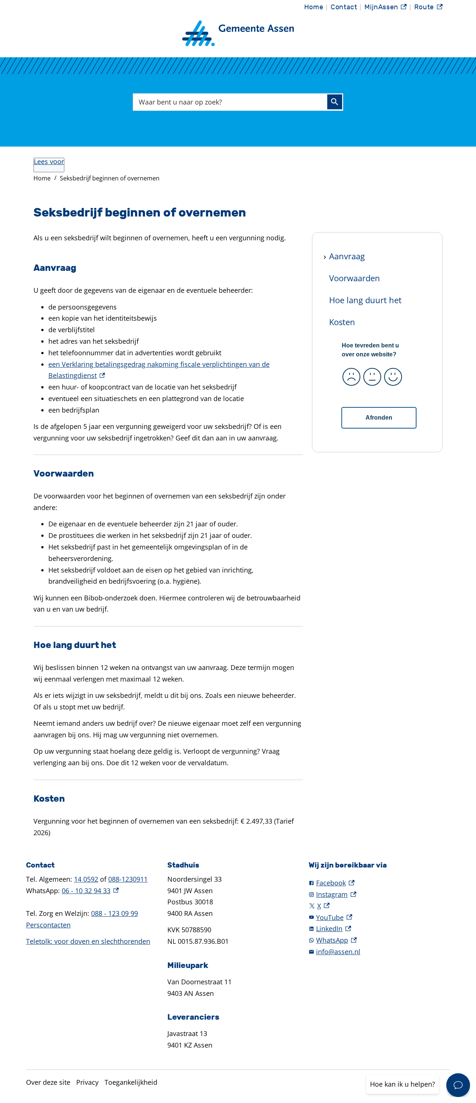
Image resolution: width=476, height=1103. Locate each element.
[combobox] (238, 102)
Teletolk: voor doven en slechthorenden (88, 941)
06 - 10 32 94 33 (90, 890)
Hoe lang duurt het (365, 299)
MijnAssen (385, 9)
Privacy (87, 1082)
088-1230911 (128, 879)
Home (313, 7)
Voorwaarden (354, 277)
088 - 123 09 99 (114, 913)
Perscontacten (48, 924)
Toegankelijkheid (130, 1082)
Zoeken (334, 101)
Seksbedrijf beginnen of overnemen (110, 178)
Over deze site (48, 1082)
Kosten (342, 321)
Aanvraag (347, 256)
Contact (344, 7)
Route (428, 9)
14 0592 (86, 879)
